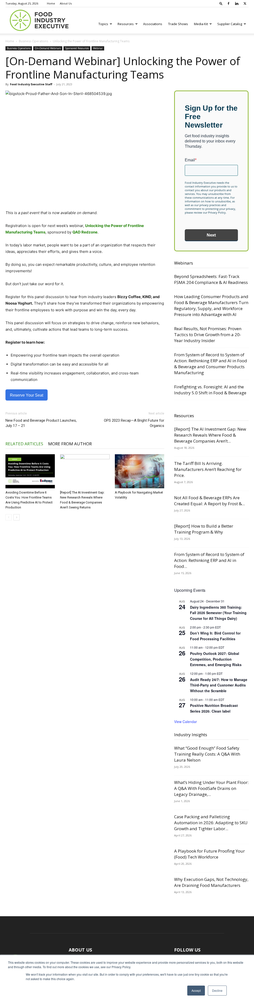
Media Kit (201, 24)
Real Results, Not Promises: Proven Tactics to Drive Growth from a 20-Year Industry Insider (207, 334)
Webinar (98, 48)
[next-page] (16, 517)
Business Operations (33, 41)
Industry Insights (190, 734)
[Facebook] (228, 3)
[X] (245, 3)
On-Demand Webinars (48, 48)
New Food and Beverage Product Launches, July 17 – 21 (41, 423)
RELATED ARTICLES (24, 444)
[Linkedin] (236, 3)
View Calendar (185, 721)
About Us (66, 3)
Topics (103, 24)
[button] (221, 3)
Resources (126, 24)
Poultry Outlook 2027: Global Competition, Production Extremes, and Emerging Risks (216, 659)
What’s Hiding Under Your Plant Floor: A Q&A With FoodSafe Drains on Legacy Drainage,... (211, 788)
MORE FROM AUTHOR (70, 444)
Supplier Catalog (229, 24)
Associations (152, 24)
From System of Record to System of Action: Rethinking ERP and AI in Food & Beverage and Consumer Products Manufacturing (210, 363)
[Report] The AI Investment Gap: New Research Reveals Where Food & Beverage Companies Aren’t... (210, 435)
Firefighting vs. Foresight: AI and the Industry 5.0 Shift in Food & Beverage (210, 390)
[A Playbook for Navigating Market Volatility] (139, 471)
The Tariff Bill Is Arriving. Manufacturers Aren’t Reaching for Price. (208, 469)
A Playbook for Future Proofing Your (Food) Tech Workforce (209, 854)
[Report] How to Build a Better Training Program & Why (203, 529)
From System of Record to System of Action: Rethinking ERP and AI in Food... (209, 560)
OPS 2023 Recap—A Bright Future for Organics (134, 423)
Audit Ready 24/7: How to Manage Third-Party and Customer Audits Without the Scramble (218, 685)
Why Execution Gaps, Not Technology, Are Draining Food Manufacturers (211, 882)
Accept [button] (196, 990)
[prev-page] (8, 517)
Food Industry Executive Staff (31, 84)
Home (51, 3)
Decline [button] (217, 990)
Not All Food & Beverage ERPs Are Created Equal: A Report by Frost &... (209, 500)
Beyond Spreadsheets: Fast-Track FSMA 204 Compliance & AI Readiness (211, 279)
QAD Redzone (84, 232)
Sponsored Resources (77, 48)
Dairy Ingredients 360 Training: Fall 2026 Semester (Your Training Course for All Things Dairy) (218, 613)
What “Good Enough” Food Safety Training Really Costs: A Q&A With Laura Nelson (207, 754)
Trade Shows (178, 24)
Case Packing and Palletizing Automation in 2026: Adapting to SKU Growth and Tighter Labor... (211, 822)
